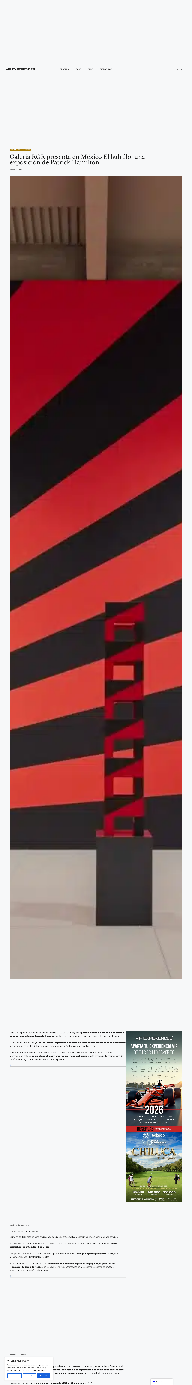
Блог (78, 69)
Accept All (43, 1376)
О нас (90, 69)
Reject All (29, 1376)
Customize (14, 1376)
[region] (28, 1369)
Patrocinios (106, 69)
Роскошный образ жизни (20, 149)
